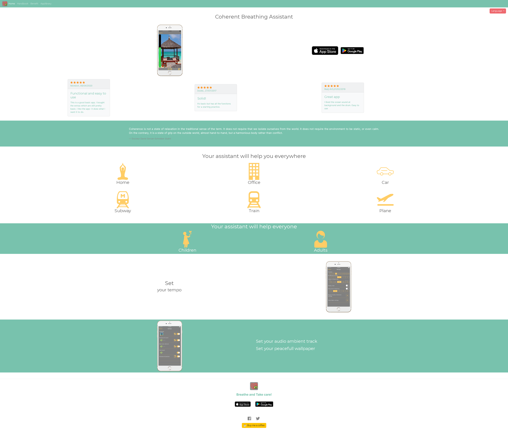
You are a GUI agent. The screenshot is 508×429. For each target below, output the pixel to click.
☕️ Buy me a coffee (254, 425)
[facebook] (250, 419)
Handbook (22, 3)
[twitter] (256, 419)
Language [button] (497, 11)
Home (11, 3)
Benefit (34, 3)
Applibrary (45, 3)
